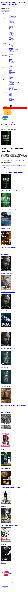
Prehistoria (11, 57)
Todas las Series (12, 17)
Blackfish (3, 563)
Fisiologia (11, 73)
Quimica (10, 42)
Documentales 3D (12, 16)
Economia (11, 35)
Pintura (10, 29)
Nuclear (10, 103)
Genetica (11, 74)
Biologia (10, 34)
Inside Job (3, 506)
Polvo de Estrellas (5, 228)
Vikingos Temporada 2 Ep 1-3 (9, 348)
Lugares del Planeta (13, 89)
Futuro (10, 96)
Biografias (11, 66)
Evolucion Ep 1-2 (5, 386)
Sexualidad (11, 77)
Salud (10, 76)
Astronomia (11, 33)
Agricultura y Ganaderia (14, 82)
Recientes (5, 254)
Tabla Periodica (15, 165)
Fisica (10, 37)
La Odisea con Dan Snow (8, 292)
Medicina (5, 67)
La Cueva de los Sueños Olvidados (10, 487)
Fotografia (11, 26)
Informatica (11, 99)
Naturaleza (5, 79)
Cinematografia (12, 22)
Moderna (11, 61)
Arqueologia (11, 63)
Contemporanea (12, 62)
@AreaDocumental (8, 573)
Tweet (4, 118)
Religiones (11, 52)
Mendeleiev (23, 165)
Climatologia (11, 83)
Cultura (4, 43)
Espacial (10, 95)
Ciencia (5, 31)
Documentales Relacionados (12, 172)
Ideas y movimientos (13, 49)
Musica (10, 28)
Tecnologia (5, 92)
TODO (10, 20)
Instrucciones (16, 122)
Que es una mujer (5, 468)
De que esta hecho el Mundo (8, 247)
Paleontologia (12, 40)
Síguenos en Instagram (8, 107)
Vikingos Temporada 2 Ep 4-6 (9, 311)
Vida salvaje (11, 90)
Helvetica (3, 544)
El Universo (11, 87)
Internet (10, 101)
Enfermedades (12, 72)
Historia (5, 55)
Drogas (10, 70)
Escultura (11, 24)
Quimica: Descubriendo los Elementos (11, 191)
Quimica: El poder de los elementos (10, 210)
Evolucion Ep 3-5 (5, 367)
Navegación (5, 13)
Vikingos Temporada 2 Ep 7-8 (9, 273)
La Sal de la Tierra (6, 431)
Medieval (11, 60)
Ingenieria (11, 100)
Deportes (11, 48)
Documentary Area (5, 10)
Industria (10, 98)
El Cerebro (11, 71)
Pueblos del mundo (13, 51)
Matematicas (11, 39)
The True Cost (5, 449)
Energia (10, 94)
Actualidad (11, 45)
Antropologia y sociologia (14, 46)
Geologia (11, 38)
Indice (10, 15)
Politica (10, 50)
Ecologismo (11, 84)
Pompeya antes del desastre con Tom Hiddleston (14, 405)
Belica (10, 65)
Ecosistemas (11, 85)
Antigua (10, 59)
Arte (4, 18)
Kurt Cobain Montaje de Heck (9, 525)
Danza (10, 23)
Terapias (10, 78)
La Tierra (11, 88)
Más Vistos (5, 412)
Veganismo (11, 54)
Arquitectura (11, 21)
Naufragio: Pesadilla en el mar (9, 329)
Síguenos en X (6, 106)
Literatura (11, 27)
